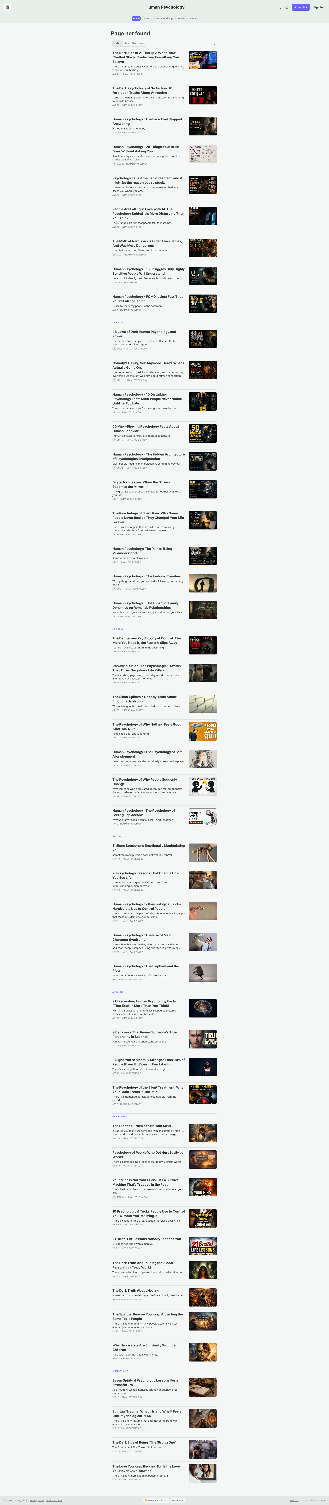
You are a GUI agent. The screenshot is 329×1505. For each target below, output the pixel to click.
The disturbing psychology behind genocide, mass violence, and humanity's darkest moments (147, 676)
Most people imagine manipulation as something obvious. (146, 463)
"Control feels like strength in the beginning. (138, 647)
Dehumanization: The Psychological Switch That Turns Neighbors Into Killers (146, 668)
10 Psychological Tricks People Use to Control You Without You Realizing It (148, 1213)
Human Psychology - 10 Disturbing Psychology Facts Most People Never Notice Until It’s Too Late (147, 398)
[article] (164, 65)
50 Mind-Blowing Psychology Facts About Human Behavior (145, 428)
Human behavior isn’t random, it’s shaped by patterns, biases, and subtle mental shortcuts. (144, 1012)
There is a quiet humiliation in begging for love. (140, 1475)
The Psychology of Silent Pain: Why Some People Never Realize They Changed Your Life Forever (148, 517)
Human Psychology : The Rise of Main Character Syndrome (141, 937)
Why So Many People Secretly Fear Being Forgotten (142, 819)
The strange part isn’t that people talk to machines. (142, 222)
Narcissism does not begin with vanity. (135, 1354)
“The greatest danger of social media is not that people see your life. (146, 493)
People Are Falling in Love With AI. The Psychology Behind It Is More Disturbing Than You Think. (148, 213)
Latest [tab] (117, 43)
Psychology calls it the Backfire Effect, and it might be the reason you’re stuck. (147, 180)
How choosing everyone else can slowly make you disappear (148, 761)
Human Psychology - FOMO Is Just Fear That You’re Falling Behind (147, 299)
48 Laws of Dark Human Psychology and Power (144, 334)
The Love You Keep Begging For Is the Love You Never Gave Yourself (146, 1468)
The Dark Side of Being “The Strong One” (144, 1442)
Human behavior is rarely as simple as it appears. (141, 435)
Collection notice (54, 1500)
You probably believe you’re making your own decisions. (145, 408)
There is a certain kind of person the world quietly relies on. (147, 1272)
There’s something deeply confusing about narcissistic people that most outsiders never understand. (148, 915)
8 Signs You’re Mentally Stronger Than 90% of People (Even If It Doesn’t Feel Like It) (148, 1062)
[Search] (279, 7)
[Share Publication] (286, 7)
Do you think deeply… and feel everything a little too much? (147, 278)
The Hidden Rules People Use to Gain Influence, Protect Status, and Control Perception (145, 342)
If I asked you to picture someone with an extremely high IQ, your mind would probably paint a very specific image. (148, 1132)
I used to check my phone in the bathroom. (137, 306)
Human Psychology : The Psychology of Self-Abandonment (147, 754)
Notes (147, 18)
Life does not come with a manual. (132, 1243)
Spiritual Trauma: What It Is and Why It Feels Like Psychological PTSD (146, 1413)
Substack (294, 1500)
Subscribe (300, 7)
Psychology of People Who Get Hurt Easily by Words (148, 1155)
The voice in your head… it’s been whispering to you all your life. (147, 1191)
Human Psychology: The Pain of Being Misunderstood (142, 551)
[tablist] (129, 43)
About (192, 18)
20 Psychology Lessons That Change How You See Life (145, 875)
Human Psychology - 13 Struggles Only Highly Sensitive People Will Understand (148, 271)
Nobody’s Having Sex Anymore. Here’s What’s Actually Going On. (148, 365)
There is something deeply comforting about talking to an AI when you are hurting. (148, 68)
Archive (181, 18)
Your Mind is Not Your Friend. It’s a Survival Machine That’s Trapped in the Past (145, 1182)
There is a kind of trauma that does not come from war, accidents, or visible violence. (144, 1422)
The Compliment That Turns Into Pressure (136, 1447)
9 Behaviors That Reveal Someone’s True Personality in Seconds (144, 1034)
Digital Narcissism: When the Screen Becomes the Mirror (141, 484)
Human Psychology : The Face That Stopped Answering (147, 121)
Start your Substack (158, 1500)
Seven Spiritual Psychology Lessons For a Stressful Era (145, 1382)
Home (136, 18)
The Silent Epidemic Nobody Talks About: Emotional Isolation (144, 699)
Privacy (33, 1500)
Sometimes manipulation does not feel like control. (142, 855)
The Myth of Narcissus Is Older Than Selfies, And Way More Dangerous (147, 243)
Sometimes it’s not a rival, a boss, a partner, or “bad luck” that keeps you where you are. (148, 189)
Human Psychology (132, 74)
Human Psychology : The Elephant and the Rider (145, 968)
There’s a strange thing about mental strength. (139, 1069)
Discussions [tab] (138, 43)
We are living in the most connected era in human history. (146, 706)
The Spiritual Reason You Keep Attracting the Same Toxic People (147, 1316)
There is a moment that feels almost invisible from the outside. (144, 1098)
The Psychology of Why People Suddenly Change (144, 782)
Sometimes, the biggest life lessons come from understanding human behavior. (140, 884)
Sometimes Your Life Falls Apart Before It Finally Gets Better (147, 1295)
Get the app (178, 1500)
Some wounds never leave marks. (132, 558)
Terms (41, 1500)
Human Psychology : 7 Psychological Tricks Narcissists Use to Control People (146, 906)
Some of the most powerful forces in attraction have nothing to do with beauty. (148, 99)
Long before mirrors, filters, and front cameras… (140, 250)
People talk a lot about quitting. (130, 733)
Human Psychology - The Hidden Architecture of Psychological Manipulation (148, 456)
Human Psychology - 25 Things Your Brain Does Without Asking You (145, 149)
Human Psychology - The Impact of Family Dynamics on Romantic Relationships (145, 605)
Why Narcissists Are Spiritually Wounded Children (145, 1347)
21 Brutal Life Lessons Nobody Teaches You (146, 1239)
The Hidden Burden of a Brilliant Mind (141, 1126)
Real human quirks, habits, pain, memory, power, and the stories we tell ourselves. (146, 157)
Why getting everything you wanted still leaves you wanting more (147, 582)
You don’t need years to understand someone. (139, 1041)
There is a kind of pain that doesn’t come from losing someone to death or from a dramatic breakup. (143, 528)
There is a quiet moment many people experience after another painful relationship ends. (144, 1325)
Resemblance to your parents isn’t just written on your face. (147, 612)
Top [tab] (127, 43)
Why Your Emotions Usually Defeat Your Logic (139, 975)
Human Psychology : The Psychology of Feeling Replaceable (143, 813)
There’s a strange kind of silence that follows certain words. (147, 1161)
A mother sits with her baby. (129, 128)
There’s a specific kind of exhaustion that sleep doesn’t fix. (146, 1220)
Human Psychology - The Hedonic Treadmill (146, 576)
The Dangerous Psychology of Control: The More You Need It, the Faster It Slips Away (146, 640)
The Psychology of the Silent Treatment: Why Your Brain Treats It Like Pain (148, 1089)
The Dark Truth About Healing (135, 1290)
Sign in (318, 7)
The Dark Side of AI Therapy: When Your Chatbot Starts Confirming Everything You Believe (145, 57)
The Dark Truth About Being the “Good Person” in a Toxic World (142, 1265)
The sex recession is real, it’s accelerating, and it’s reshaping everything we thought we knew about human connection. (147, 374)
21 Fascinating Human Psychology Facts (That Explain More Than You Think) (144, 1003)
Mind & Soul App (164, 18)
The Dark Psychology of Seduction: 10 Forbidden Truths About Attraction (142, 90)
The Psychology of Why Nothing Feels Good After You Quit (146, 726)
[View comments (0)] (139, 109)
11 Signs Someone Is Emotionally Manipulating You (148, 848)
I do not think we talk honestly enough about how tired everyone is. (145, 1391)
